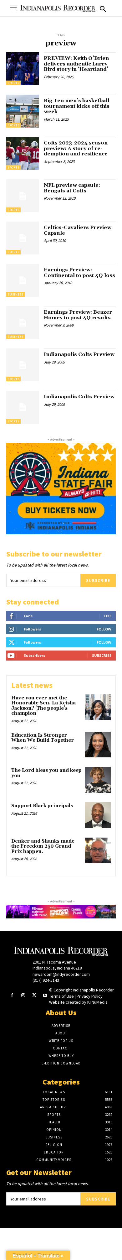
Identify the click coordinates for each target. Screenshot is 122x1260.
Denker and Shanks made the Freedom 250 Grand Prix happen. (42, 846)
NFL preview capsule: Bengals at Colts (72, 188)
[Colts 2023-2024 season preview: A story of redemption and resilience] (22, 153)
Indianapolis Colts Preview (79, 354)
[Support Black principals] (98, 815)
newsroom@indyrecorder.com (61, 974)
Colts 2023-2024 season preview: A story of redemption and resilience (76, 148)
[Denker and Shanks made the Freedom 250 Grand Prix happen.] (98, 851)
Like (107, 616)
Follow (104, 629)
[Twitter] (34, 996)
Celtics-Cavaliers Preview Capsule (77, 230)
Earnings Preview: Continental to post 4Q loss (79, 273)
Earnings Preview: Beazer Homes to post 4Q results (78, 315)
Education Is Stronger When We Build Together (42, 738)
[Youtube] (45, 996)
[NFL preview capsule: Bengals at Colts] (22, 195)
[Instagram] (23, 996)
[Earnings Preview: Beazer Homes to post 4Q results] (22, 322)
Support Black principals (42, 806)
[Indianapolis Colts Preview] (22, 364)
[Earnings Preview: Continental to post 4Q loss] (22, 280)
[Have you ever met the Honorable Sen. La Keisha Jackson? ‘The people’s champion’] (98, 707)
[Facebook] (12, 996)
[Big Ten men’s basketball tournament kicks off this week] (22, 111)
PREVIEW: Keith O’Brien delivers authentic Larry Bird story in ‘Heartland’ (76, 63)
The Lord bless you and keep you (46, 773)
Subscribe (98, 580)
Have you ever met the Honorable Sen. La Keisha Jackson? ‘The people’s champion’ (43, 706)
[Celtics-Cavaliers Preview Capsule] (22, 238)
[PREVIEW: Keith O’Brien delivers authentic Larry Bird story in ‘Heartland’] (22, 68)
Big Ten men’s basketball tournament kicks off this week (76, 106)
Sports (13, 83)
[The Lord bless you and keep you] (98, 780)
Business (15, 294)
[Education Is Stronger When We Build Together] (98, 745)
